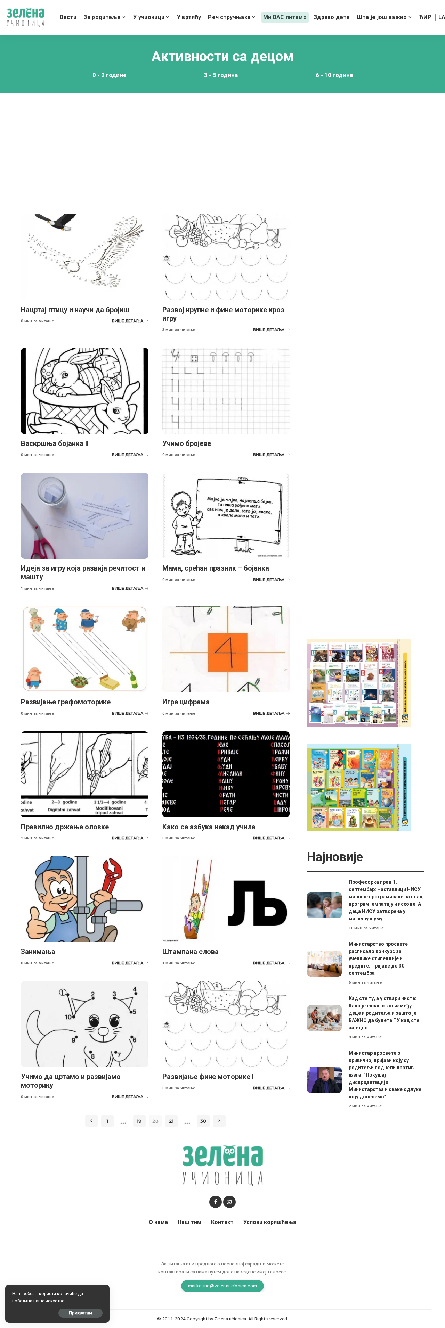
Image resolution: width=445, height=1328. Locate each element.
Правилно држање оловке (65, 827)
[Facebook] (215, 1202)
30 (203, 1121)
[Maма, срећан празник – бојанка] (226, 516)
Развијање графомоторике (66, 702)
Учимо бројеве (186, 443)
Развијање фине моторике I (208, 1076)
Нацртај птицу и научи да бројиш (75, 310)
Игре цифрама (186, 702)
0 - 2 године (109, 75)
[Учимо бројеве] (226, 391)
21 (171, 1121)
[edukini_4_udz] (359, 786)
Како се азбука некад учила (209, 827)
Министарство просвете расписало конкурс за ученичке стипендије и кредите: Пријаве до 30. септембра (378, 958)
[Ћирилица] (425, 17)
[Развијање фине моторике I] (226, 1024)
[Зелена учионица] (25, 17)
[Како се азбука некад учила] (226, 774)
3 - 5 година (221, 75)
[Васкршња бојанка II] (84, 391)
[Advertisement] (222, 148)
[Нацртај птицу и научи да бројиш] (84, 257)
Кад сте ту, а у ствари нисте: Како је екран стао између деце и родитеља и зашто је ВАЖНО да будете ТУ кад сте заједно (384, 1013)
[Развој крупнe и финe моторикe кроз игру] (226, 257)
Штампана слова (190, 951)
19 (139, 1121)
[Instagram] (229, 1202)
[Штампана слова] (226, 899)
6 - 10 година (334, 75)
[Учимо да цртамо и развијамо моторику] (84, 1024)
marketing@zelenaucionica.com (222, 1285)
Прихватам (80, 1312)
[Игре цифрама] (226, 649)
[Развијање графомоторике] (84, 649)
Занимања (38, 951)
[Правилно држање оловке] (84, 774)
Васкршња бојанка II (55, 443)
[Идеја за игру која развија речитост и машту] (84, 516)
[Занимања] (84, 899)
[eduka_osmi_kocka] (359, 682)
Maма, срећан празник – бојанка (215, 568)
